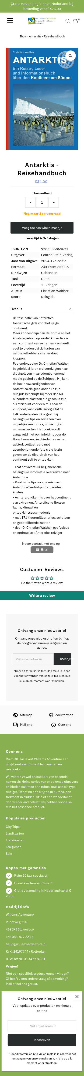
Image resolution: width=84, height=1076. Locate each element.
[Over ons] (53, 726)
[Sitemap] (15, 716)
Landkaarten (15, 833)
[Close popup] (77, 997)
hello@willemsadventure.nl (26, 944)
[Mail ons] (15, 726)
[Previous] (11, 6)
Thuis (23, 36)
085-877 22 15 (22, 937)
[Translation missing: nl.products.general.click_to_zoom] (70, 55)
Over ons (64, 725)
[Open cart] (75, 21)
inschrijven (65, 659)
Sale (9, 854)
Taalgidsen (13, 847)
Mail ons (26, 725)
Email (44, 549)
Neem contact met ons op (41, 543)
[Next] (73, 6)
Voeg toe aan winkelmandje (42, 228)
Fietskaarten (15, 840)
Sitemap (26, 715)
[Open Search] (68, 21)
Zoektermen (64, 715)
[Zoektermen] (51, 716)
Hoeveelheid (42, 193)
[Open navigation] (10, 21)
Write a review (42, 595)
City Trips (13, 827)
